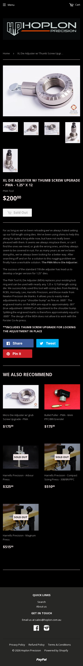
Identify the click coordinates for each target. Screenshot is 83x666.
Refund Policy (37, 644)
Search (41, 602)
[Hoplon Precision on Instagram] (47, 629)
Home (6, 53)
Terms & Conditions (59, 644)
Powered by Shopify (56, 650)
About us (41, 606)
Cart (77, 4)
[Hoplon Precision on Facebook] (36, 629)
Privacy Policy (17, 644)
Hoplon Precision (31, 650)
